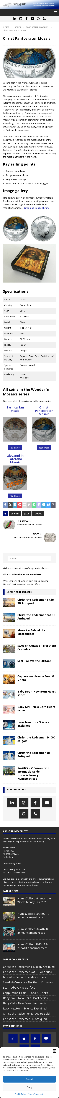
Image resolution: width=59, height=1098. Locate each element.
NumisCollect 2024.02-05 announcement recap (33, 930)
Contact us (8, 863)
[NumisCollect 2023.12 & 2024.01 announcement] (9, 947)
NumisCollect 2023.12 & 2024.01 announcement (32, 946)
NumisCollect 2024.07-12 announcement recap (33, 915)
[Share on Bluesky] (48, 505)
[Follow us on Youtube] (32, 19)
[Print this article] (29, 505)
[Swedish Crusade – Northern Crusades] (9, 648)
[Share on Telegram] (43, 505)
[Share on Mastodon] (38, 505)
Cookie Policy (20, 1094)
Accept (29, 1079)
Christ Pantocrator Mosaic (44, 410)
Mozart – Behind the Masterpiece (31, 632)
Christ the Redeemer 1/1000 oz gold (36, 739)
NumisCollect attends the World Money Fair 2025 (34, 900)
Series (18, 27)
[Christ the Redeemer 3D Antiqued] (9, 755)
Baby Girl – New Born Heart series (36, 708)
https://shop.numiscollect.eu (35, 568)
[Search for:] (29, 558)
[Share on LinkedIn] (15, 505)
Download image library (36, 207)
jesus (26, 513)
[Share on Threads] (53, 505)
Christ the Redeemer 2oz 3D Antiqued (36, 616)
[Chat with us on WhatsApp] (38, 19)
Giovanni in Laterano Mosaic (15, 459)
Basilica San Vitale (15, 409)
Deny (29, 1087)
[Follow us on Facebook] (26, 19)
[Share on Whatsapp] (34, 505)
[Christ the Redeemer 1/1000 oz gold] (9, 740)
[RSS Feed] (44, 19)
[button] (54, 1051)
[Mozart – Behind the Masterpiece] (9, 633)
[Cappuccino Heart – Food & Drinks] (9, 679)
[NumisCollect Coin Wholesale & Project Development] (29, 7)
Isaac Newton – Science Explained (33, 723)
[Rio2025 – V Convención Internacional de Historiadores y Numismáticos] (9, 770)
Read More (15, 447)
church (15, 513)
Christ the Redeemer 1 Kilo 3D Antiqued (35, 601)
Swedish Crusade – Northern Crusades (36, 647)
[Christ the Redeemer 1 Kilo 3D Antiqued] (9, 602)
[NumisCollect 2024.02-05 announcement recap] (9, 931)
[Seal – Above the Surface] (9, 663)
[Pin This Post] (19, 505)
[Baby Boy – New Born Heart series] (9, 694)
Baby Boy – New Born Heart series (36, 693)
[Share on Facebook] (5, 505)
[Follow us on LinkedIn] (14, 19)
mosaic (38, 513)
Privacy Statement (35, 1094)
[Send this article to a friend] (24, 505)
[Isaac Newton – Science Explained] (9, 725)
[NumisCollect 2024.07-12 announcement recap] (9, 916)
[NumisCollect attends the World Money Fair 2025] (9, 901)
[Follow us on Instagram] (20, 19)
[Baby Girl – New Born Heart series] (9, 709)
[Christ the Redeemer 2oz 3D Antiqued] (9, 617)
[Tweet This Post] (10, 505)
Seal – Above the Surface (34, 661)
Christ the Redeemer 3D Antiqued (33, 754)
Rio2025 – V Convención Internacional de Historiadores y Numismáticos (33, 773)
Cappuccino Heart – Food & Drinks (35, 677)
